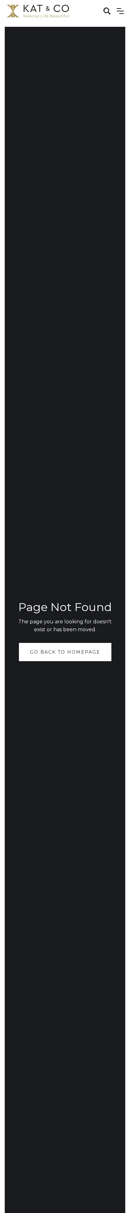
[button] (120, 11)
